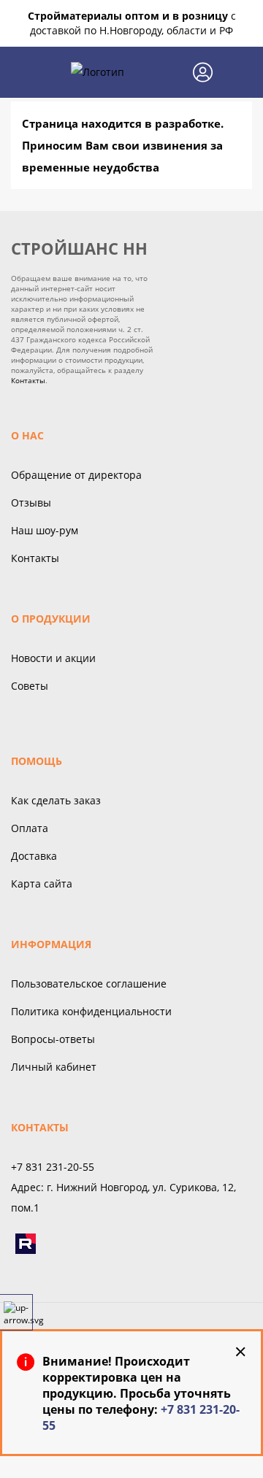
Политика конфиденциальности (91, 1011)
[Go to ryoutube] (25, 1243)
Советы (29, 686)
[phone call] (168, 72)
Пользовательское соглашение (89, 983)
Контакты (28, 380)
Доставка (34, 856)
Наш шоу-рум (44, 530)
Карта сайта (41, 883)
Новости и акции (53, 658)
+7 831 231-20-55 (52, 1167)
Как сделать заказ (56, 800)
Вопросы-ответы (53, 1039)
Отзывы (31, 502)
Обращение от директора (76, 475)
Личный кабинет (53, 1067)
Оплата (29, 828)
